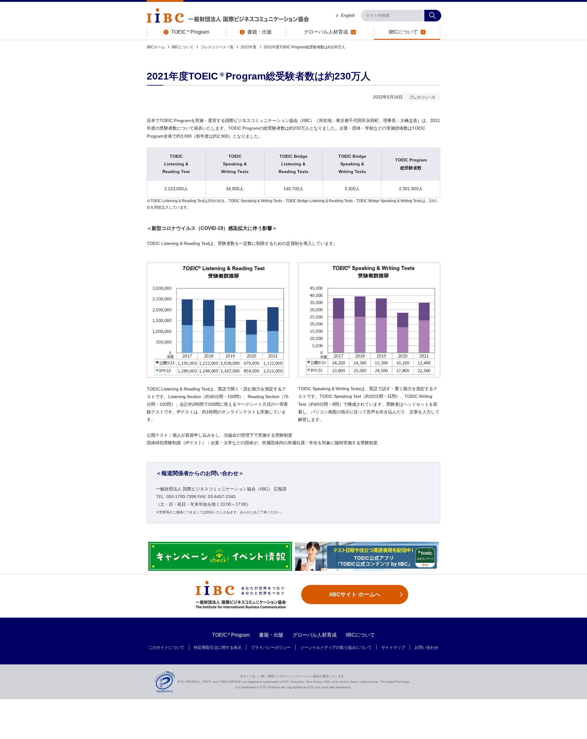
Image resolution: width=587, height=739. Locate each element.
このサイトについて (166, 647)
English (348, 15)
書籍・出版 (271, 634)
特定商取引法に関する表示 (218, 647)
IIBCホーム (156, 47)
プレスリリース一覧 (217, 47)
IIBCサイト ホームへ (354, 594)
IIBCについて (183, 47)
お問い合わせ (426, 647)
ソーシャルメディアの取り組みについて (336, 647)
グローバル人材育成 (315, 634)
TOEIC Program (231, 634)
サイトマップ (393, 647)
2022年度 (249, 47)
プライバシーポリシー (271, 647)
